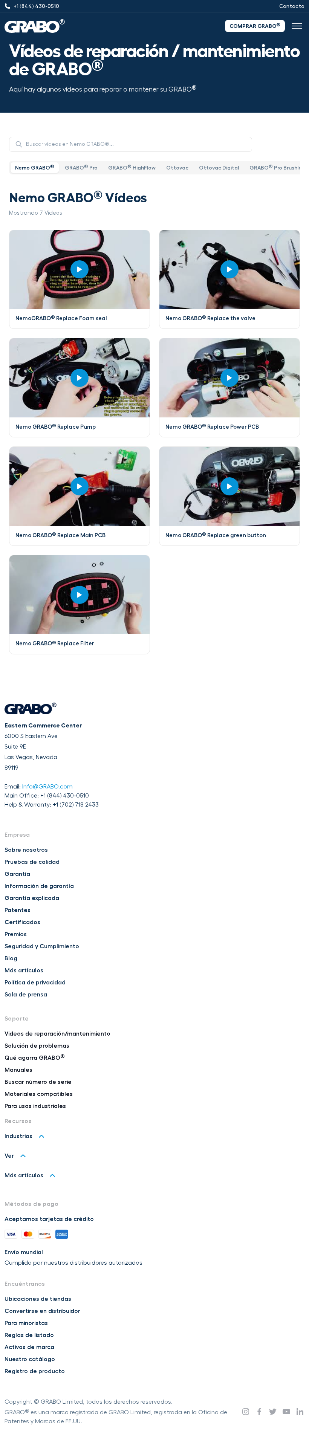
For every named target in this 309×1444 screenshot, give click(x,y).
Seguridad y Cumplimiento (42, 946)
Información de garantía (39, 886)
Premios (16, 934)
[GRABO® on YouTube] (286, 1411)
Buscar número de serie (38, 1082)
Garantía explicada (32, 898)
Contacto (291, 6)
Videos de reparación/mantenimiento (57, 1034)
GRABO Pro (81, 167)
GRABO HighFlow (132, 167)
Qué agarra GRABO (35, 1058)
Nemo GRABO (34, 167)
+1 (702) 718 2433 (76, 805)
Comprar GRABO (254, 26)
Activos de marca (29, 1347)
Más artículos (24, 970)
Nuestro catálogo (30, 1359)
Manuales (18, 1070)
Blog (11, 958)
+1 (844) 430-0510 (64, 796)
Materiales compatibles (39, 1094)
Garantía (17, 874)
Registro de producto (35, 1371)
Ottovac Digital (219, 167)
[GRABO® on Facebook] (259, 1411)
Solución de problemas (37, 1046)
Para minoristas (26, 1323)
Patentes (18, 910)
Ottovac (177, 167)
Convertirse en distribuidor (42, 1311)
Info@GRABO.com (47, 787)
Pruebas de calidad (32, 862)
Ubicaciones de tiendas (38, 1299)
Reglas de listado (29, 1335)
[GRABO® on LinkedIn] (299, 1411)
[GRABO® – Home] (35, 26)
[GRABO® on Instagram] (245, 1411)
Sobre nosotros (26, 850)
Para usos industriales (35, 1106)
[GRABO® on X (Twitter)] (272, 1411)
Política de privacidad (35, 982)
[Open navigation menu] (296, 26)
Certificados (22, 922)
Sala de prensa (26, 995)
